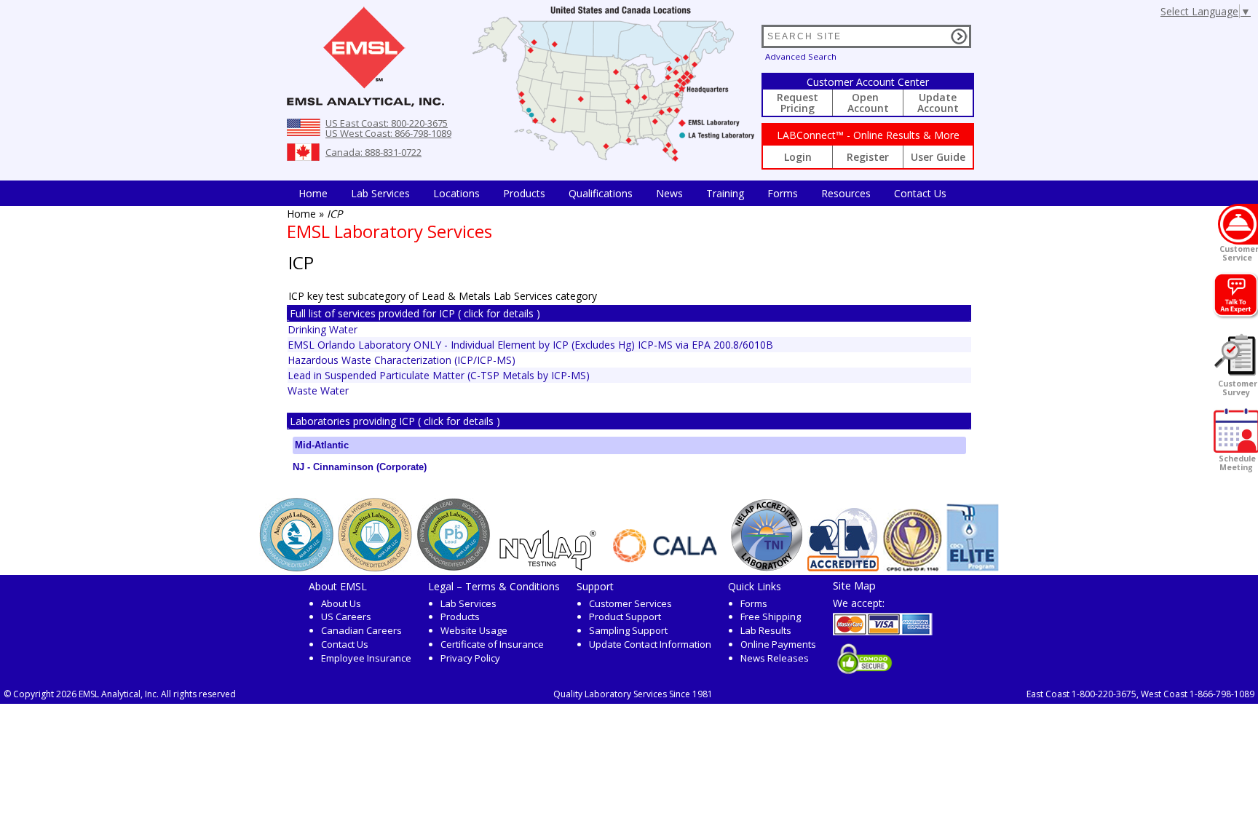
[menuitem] (313, 193)
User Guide (938, 157)
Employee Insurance (366, 658)
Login (798, 157)
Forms (782, 193)
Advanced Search (800, 56)
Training (725, 193)
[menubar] (622, 193)
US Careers (346, 616)
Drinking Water (322, 329)
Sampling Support (628, 630)
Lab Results (765, 630)
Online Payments (778, 644)
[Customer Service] (1238, 224)
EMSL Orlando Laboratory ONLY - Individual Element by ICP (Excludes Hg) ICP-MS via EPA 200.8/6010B (530, 345)
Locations (456, 193)
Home (313, 193)
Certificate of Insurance (492, 644)
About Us (341, 603)
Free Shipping (770, 616)
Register (868, 157)
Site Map (854, 585)
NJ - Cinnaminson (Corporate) (360, 466)
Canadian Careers (361, 630)
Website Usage (473, 630)
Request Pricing (797, 103)
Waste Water (318, 390)
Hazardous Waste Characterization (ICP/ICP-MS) (401, 360)
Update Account (938, 103)
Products (524, 193)
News (669, 193)
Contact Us (920, 193)
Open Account (868, 103)
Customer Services (630, 603)
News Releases (774, 658)
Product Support (625, 616)
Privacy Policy (470, 658)
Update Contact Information (650, 644)
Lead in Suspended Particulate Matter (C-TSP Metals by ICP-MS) (439, 375)
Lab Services (468, 603)
